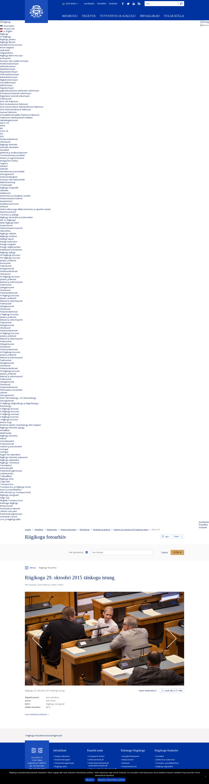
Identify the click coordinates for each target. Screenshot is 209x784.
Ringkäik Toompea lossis (11, 500)
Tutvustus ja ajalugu (118, 16)
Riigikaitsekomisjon (9, 79)
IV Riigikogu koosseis (9, 411)
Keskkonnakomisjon (9, 63)
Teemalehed (6, 465)
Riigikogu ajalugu (7, 252)
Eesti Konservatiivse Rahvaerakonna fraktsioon (21, 106)
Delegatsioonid (7, 268)
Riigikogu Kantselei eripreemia (14, 457)
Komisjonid (5, 58)
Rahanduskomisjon (9, 77)
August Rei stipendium (10, 454)
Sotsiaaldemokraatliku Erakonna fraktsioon (20, 115)
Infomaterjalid (6, 468)
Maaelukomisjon (7, 69)
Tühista (164, 552)
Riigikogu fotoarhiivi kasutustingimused (44, 735)
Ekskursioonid (6, 505)
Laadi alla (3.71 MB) (173, 690)
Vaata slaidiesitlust (147, 690)
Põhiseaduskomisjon (9, 74)
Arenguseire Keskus (9, 160)
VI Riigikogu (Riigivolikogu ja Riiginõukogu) (19, 403)
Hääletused (5, 193)
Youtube (133, 3)
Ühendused (5, 141)
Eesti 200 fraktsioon (9, 101)
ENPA (2, 125)
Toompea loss (6, 484)
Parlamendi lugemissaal (11, 470)
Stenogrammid (7, 174)
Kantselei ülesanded (9, 147)
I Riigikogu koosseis (9, 419)
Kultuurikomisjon (7, 66)
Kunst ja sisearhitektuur (11, 489)
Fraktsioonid (5, 98)
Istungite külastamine (130, 756)
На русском (9, 28)
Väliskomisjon (6, 85)
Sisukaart (113, 3)
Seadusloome (6, 225)
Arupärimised (6, 201)
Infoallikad (150, 16)
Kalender (4, 168)
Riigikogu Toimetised (9, 462)
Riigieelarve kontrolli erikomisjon (15, 96)
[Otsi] (181, 3)
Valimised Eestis (95, 759)
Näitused (126, 763)
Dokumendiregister (9, 177)
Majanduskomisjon (9, 71)
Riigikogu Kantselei (8, 144)
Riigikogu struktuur (8, 236)
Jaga (167, 536)
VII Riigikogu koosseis (10, 371)
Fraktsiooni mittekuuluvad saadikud (16, 117)
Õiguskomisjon (7, 88)
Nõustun (90, 780)
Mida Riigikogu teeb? (9, 222)
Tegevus (89, 16)
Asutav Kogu (6, 422)
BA (1, 128)
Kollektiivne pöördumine (11, 249)
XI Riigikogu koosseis (9, 295)
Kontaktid (101, 3)
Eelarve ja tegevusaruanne (12, 158)
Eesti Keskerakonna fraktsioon (14, 104)
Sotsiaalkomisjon (8, 82)
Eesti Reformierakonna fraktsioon (15, 109)
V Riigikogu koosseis (9, 408)
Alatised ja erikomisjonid (11, 282)
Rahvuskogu (5, 406)
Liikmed (3, 392)
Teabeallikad (6, 476)
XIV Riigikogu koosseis (10, 255)
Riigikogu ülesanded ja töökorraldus (16, 217)
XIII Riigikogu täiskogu (101, 529)
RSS (139, 3)
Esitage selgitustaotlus (10, 247)
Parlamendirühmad (8, 139)
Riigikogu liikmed (7, 42)
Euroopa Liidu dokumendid (12, 179)
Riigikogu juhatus (8, 39)
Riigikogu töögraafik (9, 187)
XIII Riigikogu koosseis (10, 257)
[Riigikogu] (36, 11)
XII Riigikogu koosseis (10, 276)
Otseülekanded (7, 441)
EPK (2, 136)
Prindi (176, 536)
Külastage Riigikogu (9, 503)
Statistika (4, 190)
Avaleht (28, 529)
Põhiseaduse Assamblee (11, 390)
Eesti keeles (71, 3)
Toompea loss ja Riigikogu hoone (15, 487)
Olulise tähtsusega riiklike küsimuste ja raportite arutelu (25, 209)
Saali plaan (5, 50)
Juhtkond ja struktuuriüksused (13, 152)
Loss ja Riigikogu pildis (10, 519)
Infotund (4, 206)
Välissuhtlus (5, 230)
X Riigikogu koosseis (9, 314)
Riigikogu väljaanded (9, 460)
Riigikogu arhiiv (7, 478)
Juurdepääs (89, 3)
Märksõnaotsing (7, 182)
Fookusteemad (7, 443)
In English (8, 31)
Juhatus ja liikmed (8, 260)
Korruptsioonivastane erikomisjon (15, 93)
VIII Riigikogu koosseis (10, 352)
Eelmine (37, 638)
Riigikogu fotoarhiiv (9, 435)
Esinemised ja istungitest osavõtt (15, 195)
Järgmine (171, 638)
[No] (205, 776)
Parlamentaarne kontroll (11, 198)
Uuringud (4, 449)
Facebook (123, 3)
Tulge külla (174, 16)
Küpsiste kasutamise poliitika (111, 780)
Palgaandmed (6, 53)
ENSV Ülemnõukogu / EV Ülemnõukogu (18, 398)
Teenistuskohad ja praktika (12, 155)
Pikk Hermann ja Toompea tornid (15, 492)
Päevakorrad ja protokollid (12, 171)
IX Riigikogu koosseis (9, 333)
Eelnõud (3, 166)
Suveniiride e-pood (8, 516)
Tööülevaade (6, 185)
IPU (1, 133)
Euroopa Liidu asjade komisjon (14, 61)
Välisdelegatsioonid (9, 120)
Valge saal (4, 497)
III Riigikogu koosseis (9, 414)
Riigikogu (70, 16)
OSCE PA (4, 131)
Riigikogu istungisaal (9, 495)
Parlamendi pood (129, 766)
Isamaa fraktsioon (8, 112)
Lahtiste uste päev (8, 511)
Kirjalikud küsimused (9, 203)
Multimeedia (5, 433)
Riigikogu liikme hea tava (11, 55)
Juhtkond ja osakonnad (165, 759)
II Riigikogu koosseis (9, 416)
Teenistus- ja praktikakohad (167, 763)
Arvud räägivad (7, 47)
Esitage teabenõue (8, 241)
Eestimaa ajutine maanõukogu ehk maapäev (20, 425)
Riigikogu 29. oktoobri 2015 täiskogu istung (131, 529)
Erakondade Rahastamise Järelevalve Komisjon (99, 764)
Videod (3, 438)
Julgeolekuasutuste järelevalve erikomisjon (19, 90)
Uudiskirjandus (6, 473)
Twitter (128, 3)
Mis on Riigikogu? (8, 220)
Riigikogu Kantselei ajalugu (12, 427)
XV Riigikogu (5, 36)
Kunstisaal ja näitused (10, 508)
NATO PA (4, 123)
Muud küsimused (8, 212)
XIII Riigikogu (85, 529)
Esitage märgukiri (8, 244)
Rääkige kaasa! (7, 239)
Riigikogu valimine (8, 233)
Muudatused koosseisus (11, 44)
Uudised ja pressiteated (11, 446)
